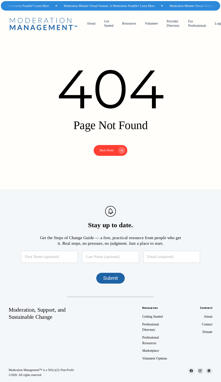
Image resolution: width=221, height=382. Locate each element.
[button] (152, 316)
